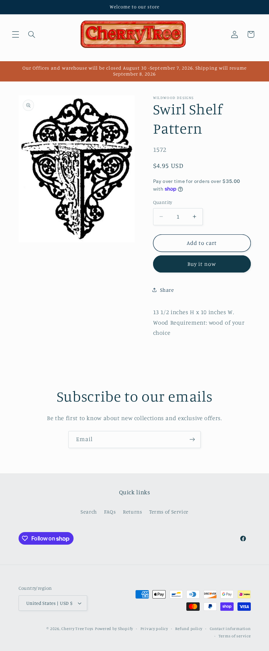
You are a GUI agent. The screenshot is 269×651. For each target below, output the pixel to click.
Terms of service (235, 636)
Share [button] (167, 290)
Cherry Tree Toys (77, 628)
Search (89, 512)
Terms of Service (168, 512)
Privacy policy (154, 628)
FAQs (110, 512)
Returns (132, 512)
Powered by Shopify (114, 628)
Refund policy (188, 628)
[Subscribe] (192, 439)
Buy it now (201, 264)
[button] (15, 34)
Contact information (230, 628)
